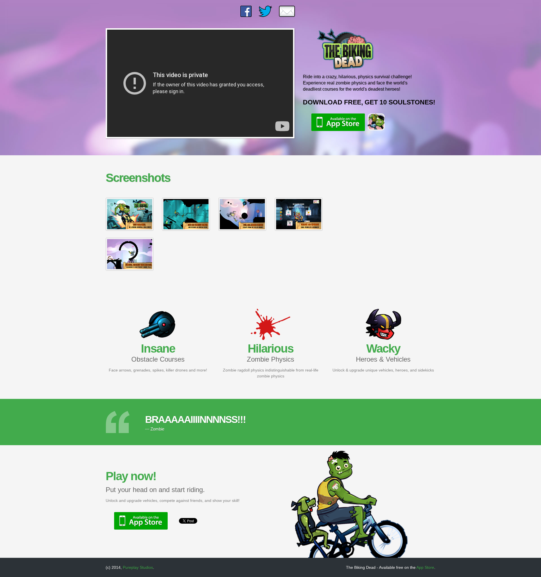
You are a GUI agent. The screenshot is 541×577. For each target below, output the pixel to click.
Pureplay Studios (138, 567)
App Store (425, 567)
